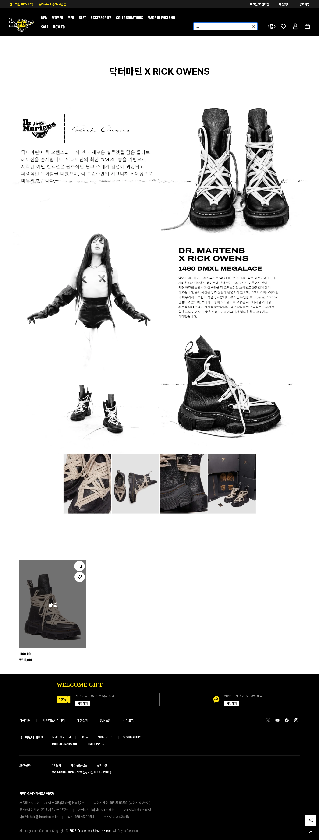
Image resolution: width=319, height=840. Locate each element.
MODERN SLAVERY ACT (64, 743)
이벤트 (84, 736)
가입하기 (83, 703)
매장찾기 (284, 4)
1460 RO (25, 653)
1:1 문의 (56, 765)
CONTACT (105, 720)
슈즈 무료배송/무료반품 (52, 4)
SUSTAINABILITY (132, 736)
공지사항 (304, 4)
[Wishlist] (283, 26)
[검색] (197, 26)
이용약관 (25, 720)
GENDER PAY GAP (96, 743)
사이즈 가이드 (106, 736)
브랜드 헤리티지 (61, 736)
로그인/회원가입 (260, 4)
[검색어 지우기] (254, 26)
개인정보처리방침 (54, 720)
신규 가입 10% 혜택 (21, 4)
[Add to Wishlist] (79, 576)
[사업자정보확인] (139, 802)
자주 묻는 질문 (79, 765)
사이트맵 (128, 720)
